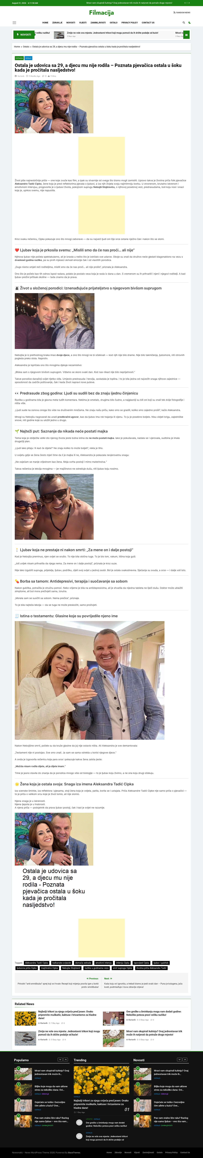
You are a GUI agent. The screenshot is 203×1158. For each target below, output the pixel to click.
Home (45, 22)
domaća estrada (83, 963)
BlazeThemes (74, 1152)
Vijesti (82, 22)
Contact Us (148, 22)
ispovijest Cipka (141, 963)
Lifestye (89, 1119)
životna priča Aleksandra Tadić (151, 968)
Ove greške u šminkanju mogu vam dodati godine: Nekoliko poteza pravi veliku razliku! (132, 3)
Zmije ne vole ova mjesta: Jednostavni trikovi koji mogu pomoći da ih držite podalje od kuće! (51, 33)
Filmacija (101, 12)
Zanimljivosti (98, 22)
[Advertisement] (101, 156)
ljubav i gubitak (161, 963)
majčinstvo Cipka (49, 968)
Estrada (19, 58)
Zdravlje (57, 22)
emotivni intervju (104, 963)
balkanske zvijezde (61, 963)
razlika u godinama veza (97, 968)
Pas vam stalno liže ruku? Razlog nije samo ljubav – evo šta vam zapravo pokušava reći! (52, 1101)
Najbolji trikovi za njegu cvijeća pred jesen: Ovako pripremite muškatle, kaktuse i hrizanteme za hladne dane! (67, 1015)
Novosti (70, 22)
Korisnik (21, 76)
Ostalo (113, 22)
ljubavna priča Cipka (27, 968)
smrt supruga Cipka (122, 968)
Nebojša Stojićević (71, 968)
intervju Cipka (122, 963)
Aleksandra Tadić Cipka (36, 963)
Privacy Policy (130, 22)
